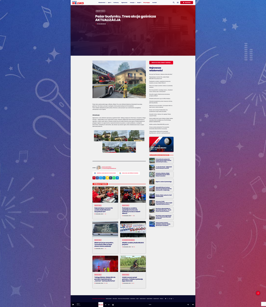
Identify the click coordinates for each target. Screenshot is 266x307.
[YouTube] (165, 298)
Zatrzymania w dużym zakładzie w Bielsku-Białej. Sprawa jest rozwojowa (163, 224)
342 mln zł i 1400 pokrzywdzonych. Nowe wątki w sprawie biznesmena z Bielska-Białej (164, 203)
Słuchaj (187, 2)
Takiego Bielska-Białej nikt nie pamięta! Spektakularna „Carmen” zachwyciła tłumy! (104, 279)
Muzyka (153, 145)
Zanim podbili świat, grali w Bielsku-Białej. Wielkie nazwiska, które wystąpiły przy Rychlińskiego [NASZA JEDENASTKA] (161, 120)
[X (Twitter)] (167, 298)
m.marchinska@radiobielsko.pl (109, 168)
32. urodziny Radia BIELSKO (128, 240)
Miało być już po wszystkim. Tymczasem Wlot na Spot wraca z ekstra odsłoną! (104, 244)
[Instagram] (171, 298)
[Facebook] (173, 298)
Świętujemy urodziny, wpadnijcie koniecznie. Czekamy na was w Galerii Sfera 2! (131, 210)
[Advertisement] (133, 36)
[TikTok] (169, 298)
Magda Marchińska (106, 167)
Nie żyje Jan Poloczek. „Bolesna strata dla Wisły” (160, 74)
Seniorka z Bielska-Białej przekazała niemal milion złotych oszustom (163, 174)
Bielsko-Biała (100, 11)
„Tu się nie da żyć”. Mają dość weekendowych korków (164, 167)
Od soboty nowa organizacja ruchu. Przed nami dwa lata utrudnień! (163, 217)
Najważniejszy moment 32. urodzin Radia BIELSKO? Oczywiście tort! (103, 209)
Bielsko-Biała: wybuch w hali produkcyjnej (164, 195)
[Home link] (78, 2)
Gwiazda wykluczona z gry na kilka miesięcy (159, 98)
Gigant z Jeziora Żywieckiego (164, 181)
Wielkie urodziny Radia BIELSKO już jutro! (133, 243)
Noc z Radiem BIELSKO (158, 148)
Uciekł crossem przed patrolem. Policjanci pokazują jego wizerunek (132, 279)
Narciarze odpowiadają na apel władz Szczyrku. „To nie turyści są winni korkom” (163, 210)
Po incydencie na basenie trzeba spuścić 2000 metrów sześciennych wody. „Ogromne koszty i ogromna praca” (163, 161)
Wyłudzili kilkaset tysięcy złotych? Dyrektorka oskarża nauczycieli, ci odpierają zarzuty (164, 189)
